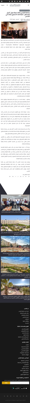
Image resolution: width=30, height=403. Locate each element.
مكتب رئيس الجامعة (24, 313)
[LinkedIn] (17, 1)
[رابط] (15, 5)
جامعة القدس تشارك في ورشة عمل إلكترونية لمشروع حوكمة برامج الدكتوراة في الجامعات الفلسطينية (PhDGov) (16, 254)
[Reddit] (15, 1)
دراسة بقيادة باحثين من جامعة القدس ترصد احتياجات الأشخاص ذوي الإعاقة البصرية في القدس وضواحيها (15, 233)
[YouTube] (20, 1)
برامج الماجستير (25, 333)
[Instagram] (23, 1)
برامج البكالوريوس (25, 331)
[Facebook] (28, 1)
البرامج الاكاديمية (25, 347)
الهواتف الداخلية (25, 355)
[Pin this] (20, 176)
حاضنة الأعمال (26, 372)
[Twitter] (25, 1)
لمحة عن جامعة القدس (24, 311)
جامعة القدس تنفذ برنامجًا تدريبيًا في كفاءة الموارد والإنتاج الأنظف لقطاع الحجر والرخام (15, 212)
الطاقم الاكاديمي (25, 349)
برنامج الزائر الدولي (25, 339)
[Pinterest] (12, 1)
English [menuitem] (2, 5)
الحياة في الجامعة (25, 360)
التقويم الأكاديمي (25, 351)
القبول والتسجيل (25, 329)
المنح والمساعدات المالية (23, 337)
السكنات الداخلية (25, 368)
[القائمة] (7, 5)
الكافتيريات (26, 364)
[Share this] (28, 176)
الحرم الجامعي (25, 317)
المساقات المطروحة (24, 353)
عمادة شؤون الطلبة (24, 370)
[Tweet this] (26, 176)
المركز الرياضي (26, 366)
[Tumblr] (9, 1)
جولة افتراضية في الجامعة (23, 362)
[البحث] (28, 5)
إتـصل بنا (27, 323)
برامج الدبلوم (26, 335)
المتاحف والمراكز (25, 315)
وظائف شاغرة (26, 321)
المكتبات (27, 319)
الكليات (27, 345)
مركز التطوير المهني (24, 374)
